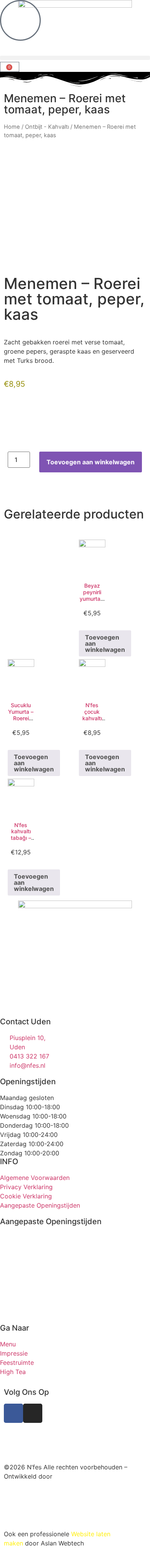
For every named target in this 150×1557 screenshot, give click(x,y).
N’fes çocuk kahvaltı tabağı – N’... (92, 718)
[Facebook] (13, 1413)
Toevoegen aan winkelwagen (91, 462)
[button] (75, 58)
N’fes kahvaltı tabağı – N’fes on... (20, 834)
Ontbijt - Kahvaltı (47, 126)
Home (12, 126)
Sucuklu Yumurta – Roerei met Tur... (20, 715)
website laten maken (60, 1435)
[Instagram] (32, 1413)
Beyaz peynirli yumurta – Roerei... (92, 595)
